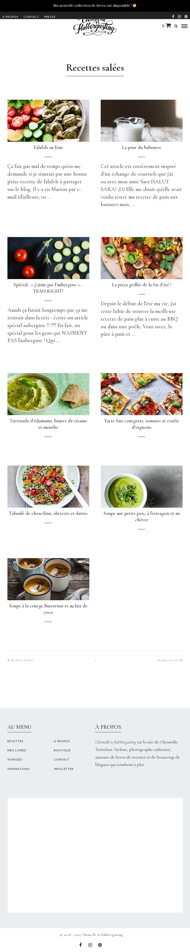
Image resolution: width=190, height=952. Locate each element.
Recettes (15, 741)
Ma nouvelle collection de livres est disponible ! (92, 5)
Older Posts (168, 660)
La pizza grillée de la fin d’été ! (141, 285)
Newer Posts (22, 660)
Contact (31, 17)
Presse (50, 17)
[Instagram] (179, 16)
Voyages (14, 760)
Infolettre (64, 769)
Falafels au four (48, 147)
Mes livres (16, 750)
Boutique (62, 750)
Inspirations (18, 769)
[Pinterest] (186, 16)
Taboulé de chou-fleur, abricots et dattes (48, 513)
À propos (10, 17)
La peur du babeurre (141, 147)
